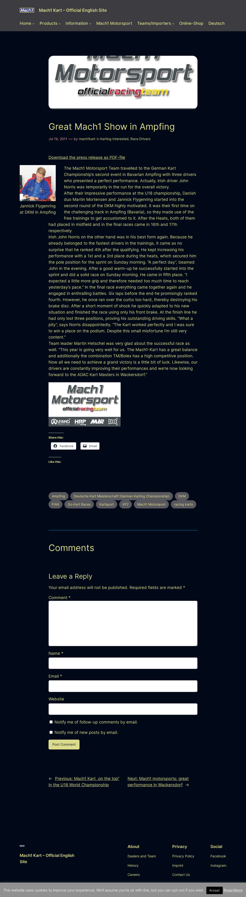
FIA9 (55, 504)
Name (56, 653)
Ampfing (58, 496)
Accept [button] (214, 890)
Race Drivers (140, 139)
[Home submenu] (33, 23)
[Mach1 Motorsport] (85, 425)
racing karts (183, 504)
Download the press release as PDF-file (87, 157)
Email (55, 676)
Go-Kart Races (79, 504)
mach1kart (87, 139)
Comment (60, 597)
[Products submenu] (59, 23)
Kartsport (106, 504)
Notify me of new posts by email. (86, 732)
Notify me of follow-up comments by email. (96, 722)
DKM (182, 496)
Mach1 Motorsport (151, 504)
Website (56, 699)
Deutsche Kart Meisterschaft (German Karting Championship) (122, 496)
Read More (233, 890)
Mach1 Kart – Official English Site (73, 10)
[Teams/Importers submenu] (173, 23)
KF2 (126, 504)
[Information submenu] (90, 23)
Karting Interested (114, 139)
